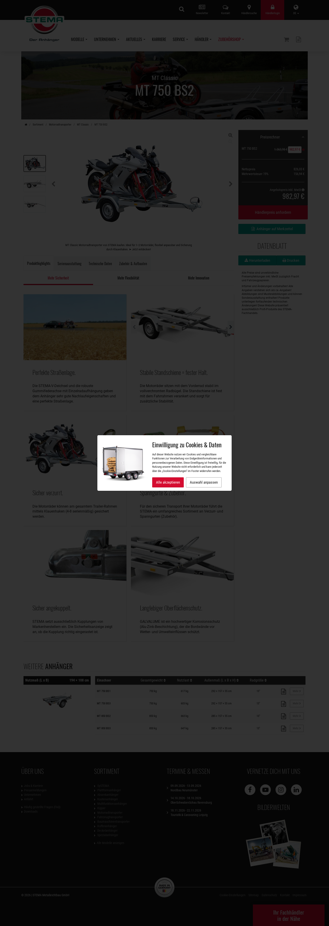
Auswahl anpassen (204, 482)
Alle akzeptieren (168, 482)
